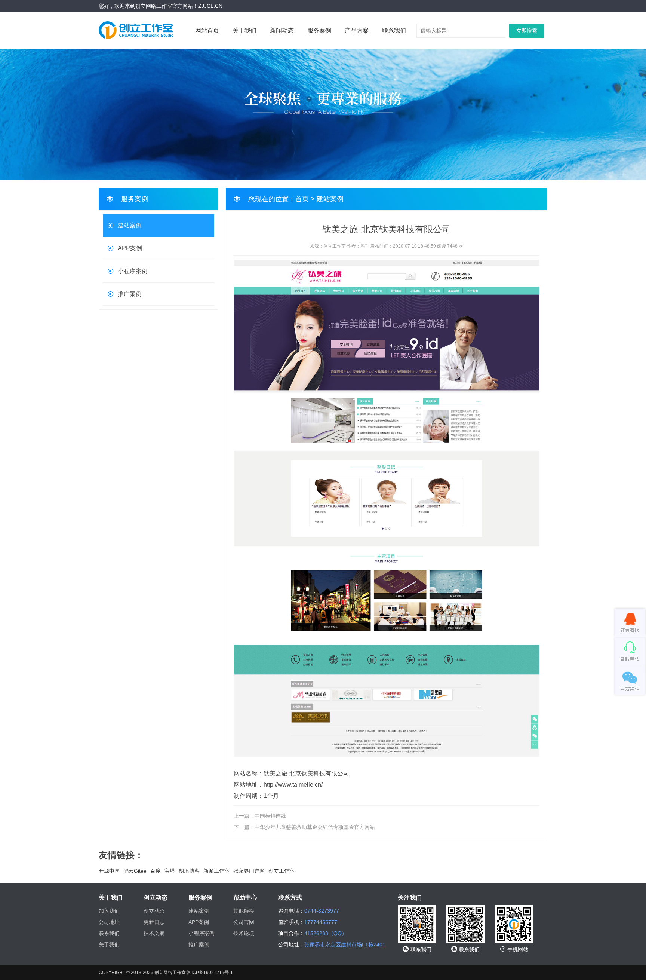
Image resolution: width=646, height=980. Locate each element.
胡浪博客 (189, 871)
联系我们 (394, 30)
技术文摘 (154, 933)
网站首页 (207, 30)
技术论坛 (243, 933)
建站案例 (130, 225)
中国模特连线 (270, 816)
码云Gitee (135, 871)
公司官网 (243, 922)
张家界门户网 (249, 871)
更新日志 (154, 922)
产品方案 (357, 30)
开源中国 (109, 871)
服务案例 (319, 30)
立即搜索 (526, 31)
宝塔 (169, 871)
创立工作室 (281, 871)
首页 (302, 199)
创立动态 (154, 911)
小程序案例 (133, 271)
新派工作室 (216, 871)
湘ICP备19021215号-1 (210, 972)
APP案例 (130, 248)
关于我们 (244, 30)
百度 (155, 871)
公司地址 (109, 922)
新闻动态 (282, 30)
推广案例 (130, 294)
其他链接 (243, 911)
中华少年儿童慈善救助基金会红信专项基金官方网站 (315, 827)
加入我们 (109, 911)
